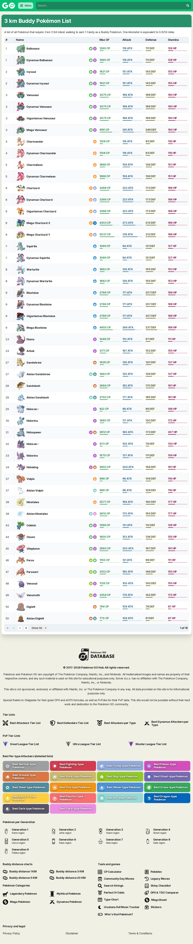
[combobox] (110, 5)
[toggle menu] (188, 5)
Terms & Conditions (140, 933)
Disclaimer (72, 933)
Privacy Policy (11, 933)
